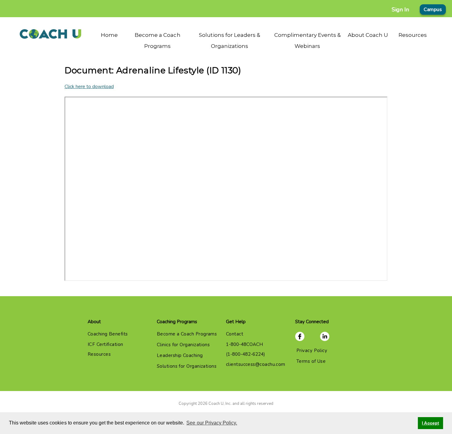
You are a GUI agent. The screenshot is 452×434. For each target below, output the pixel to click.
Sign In (400, 9)
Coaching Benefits (108, 334)
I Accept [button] (430, 422)
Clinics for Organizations (183, 345)
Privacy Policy (311, 350)
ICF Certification (105, 344)
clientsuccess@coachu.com (255, 364)
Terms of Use (311, 361)
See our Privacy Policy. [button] (211, 422)
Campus (433, 9)
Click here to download (89, 86)
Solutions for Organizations (186, 366)
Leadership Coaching (180, 355)
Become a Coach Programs (187, 334)
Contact (234, 334)
